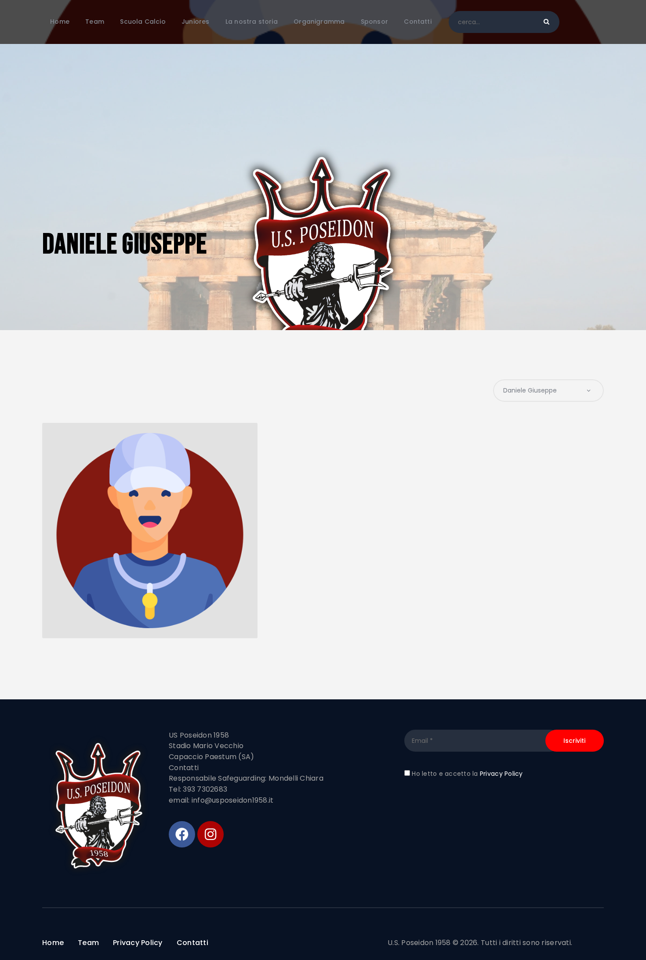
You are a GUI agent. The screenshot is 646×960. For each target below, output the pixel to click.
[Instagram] (210, 834)
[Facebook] (182, 834)
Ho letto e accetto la (466, 773)
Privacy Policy (501, 773)
